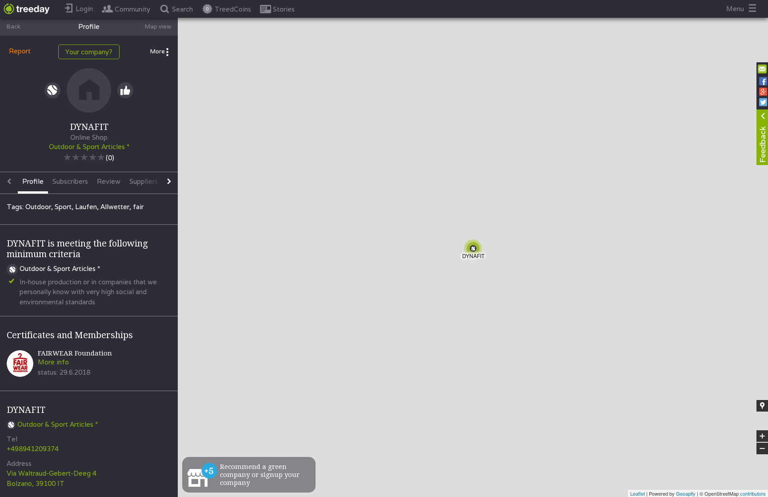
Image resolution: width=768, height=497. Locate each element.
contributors (753, 493)
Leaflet (637, 493)
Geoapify (686, 493)
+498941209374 (33, 448)
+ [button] (762, 436)
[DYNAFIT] (474, 250)
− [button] (763, 448)
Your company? (88, 52)
